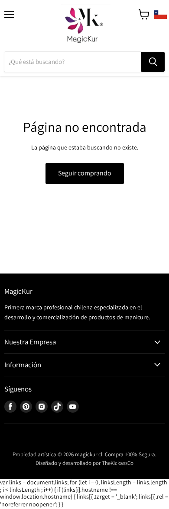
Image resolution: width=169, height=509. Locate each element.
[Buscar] (153, 62)
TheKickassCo (117, 463)
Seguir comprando (84, 173)
